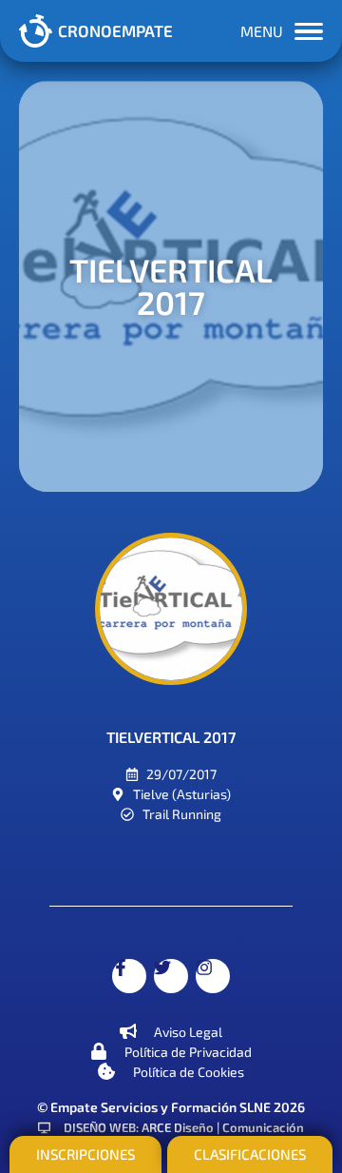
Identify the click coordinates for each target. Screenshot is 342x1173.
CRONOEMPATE (115, 30)
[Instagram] (213, 976)
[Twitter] (171, 976)
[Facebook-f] (129, 976)
